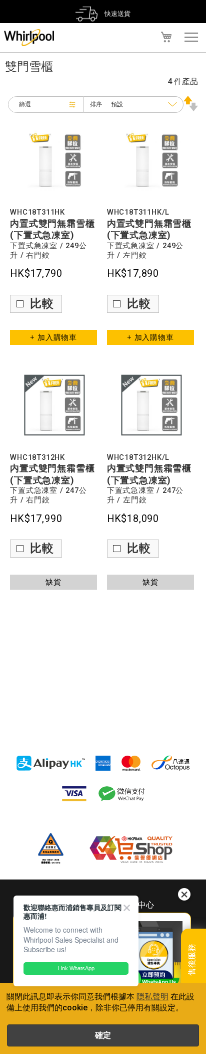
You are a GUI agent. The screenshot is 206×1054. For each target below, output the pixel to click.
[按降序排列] (191, 108)
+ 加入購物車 (53, 337)
